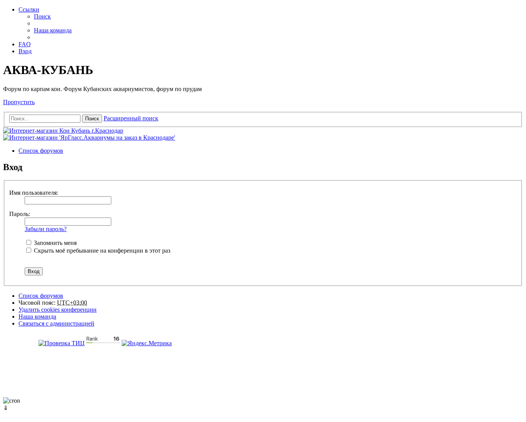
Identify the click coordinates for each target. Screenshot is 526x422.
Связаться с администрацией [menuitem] (56, 323)
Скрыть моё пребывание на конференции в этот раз (101, 250)
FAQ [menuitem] (24, 44)
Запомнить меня (54, 243)
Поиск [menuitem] (42, 16)
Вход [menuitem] (25, 51)
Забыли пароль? (46, 229)
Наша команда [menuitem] (53, 30)
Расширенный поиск (131, 118)
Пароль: (19, 214)
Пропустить (19, 102)
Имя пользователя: (33, 192)
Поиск (92, 119)
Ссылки (28, 9)
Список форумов (40, 295)
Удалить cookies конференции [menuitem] (57, 309)
